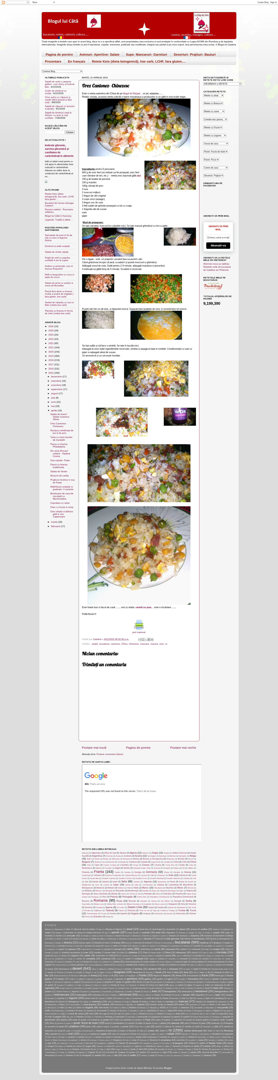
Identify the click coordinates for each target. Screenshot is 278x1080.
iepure (171, 985)
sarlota (98, 1037)
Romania (101, 900)
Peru (104, 897)
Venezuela (180, 913)
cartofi (157, 949)
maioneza (97, 1001)
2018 (51, 360)
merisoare (193, 1005)
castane (183, 949)
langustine (200, 995)
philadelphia (118, 1023)
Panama (179, 894)
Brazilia (181, 859)
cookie (128, 959)
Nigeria (190, 891)
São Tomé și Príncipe (56, 1037)
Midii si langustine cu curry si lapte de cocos (59, 275)
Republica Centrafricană (159, 897)
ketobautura (187, 991)
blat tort (160, 939)
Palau (158, 894)
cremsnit (119, 965)
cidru (211, 953)
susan (109, 1046)
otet (213, 1014)
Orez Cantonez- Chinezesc (58, 424)
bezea (76, 939)
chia (122, 952)
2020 (51, 352)
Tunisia (181, 910)
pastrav (138, 1020)
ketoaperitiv (170, 991)
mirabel (115, 1008)
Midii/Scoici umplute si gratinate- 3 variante (61, 488)
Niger (181, 891)
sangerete (228, 1034)
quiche (159, 1026)
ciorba (47, 956)
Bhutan (105, 859)
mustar (113, 1011)
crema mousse (61, 965)
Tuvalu (103, 914)
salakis (153, 1034)
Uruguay (147, 913)
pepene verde (219, 1020)
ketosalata (82, 995)
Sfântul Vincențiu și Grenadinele (138, 904)
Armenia (109, 856)
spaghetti (101, 1043)
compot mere (219, 956)
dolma (111, 969)
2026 (51, 326)
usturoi (143, 1052)
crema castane (149, 962)
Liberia (127, 885)
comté (230, 956)
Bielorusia (116, 859)
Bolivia (136, 859)
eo (232, 969)
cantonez (115, 644)
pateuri (167, 1020)
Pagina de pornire (59, 54)
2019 (51, 356)
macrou (61, 1002)
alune (182, 929)
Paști (147, 1020)
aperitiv (115, 932)
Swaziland (181, 907)
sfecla (83, 1040)
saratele (71, 1037)
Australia (128, 856)
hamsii (104, 985)
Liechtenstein (148, 885)
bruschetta (167, 943)
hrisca (151, 985)
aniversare (69, 933)
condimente (59, 959)
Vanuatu (169, 914)
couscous (49, 962)
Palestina (167, 894)
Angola (166, 853)
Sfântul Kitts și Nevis (115, 904)
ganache (119, 979)
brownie (148, 943)
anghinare (226, 929)
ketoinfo (48, 995)
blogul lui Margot (131, 93)
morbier (175, 1008)
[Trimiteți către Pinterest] (152, 639)
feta (176, 972)
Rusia (119, 901)
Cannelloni (229, 946)
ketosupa (97, 995)
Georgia (138, 872)
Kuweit (190, 882)
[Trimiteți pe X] (146, 639)
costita (227, 959)
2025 (51, 330)
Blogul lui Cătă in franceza (58, 216)
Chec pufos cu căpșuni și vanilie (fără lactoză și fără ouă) (58, 100)
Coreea (145, 865)
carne (129, 948)
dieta (94, 969)
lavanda (51, 998)
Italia (124, 881)
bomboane (199, 939)
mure (80, 1011)
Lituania (160, 885)
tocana (87, 1049)
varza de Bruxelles (210, 1052)
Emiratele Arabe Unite (141, 868)
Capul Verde (156, 862)
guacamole (157, 982)
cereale (48, 953)
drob (164, 969)
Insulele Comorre (125, 878)
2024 (51, 335)
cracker (96, 962)
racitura (178, 1026)
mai (53, 406)
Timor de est (144, 910)
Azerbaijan (152, 856)
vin (77, 1055)
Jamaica (136, 882)
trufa (196, 1049)
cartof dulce (145, 949)
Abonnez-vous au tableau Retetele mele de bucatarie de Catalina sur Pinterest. (217, 267)
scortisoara (152, 1037)
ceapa (216, 949)
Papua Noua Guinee (201, 1017)
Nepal (162, 891)
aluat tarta (170, 929)
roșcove (83, 1034)
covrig (59, 962)
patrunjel (178, 1020)
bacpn (127, 936)
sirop (134, 1040)
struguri (51, 1046)
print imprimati (139, 632)
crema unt (108, 965)
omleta (160, 1014)
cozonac (68, 962)
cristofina (151, 965)
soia (201, 1040)
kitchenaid (125, 994)
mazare (154, 644)
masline (105, 1004)
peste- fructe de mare (86, 1022)
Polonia (114, 897)
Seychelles (86, 904)
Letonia (106, 885)
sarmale (117, 1037)
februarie (56, 526)
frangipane (131, 976)
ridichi (162, 1031)
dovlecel (152, 969)
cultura (199, 965)
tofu (94, 1049)
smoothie (191, 1040)
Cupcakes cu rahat (60, 503)
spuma (155, 1043)
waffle (133, 1055)
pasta (75, 1020)
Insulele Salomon (173, 878)
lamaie (186, 995)
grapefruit (109, 982)
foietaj (94, 975)
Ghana (166, 872)
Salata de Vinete (58, 471)
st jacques (178, 1043)
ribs (141, 1031)
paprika (186, 1017)
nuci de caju (115, 1014)
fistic (227, 972)
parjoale (226, 1017)
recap (59, 1031)
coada (134, 956)
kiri (106, 995)
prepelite (115, 1027)
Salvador (143, 901)
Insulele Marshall (156, 878)
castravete (195, 949)
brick (107, 943)
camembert (175, 946)
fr (112, 975)
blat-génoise (173, 939)
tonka (125, 1049)
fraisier (121, 976)
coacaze (125, 956)
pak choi (69, 1017)
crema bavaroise (132, 962)
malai (127, 1002)
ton (108, 1049)
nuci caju (103, 1014)
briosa (117, 943)
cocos (168, 955)
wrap (152, 1055)
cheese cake (110, 952)
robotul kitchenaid (193, 1030)
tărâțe (218, 1046)
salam (161, 1034)
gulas (223, 982)
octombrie (56, 385)
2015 (51, 373)
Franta (99, 872)
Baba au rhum (97, 936)
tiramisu (75, 1049)
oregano (169, 1014)
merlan (203, 1005)
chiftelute (132, 952)
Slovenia (89, 907)
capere (61, 949)
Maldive (121, 888)
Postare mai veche (183, 747)
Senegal (177, 901)
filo (209, 972)
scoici (139, 1037)
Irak (194, 878)
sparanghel (134, 1043)
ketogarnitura (221, 991)
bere (67, 939)
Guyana (144, 875)
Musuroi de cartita (59, 475)
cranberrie (106, 962)
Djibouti (99, 868)
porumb (51, 1026)
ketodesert (201, 991)
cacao (98, 946)
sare (90, 1037)
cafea (115, 946)
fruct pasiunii (192, 975)
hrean (142, 985)
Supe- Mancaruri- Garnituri (146, 54)
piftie (140, 1023)
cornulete (183, 959)
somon (221, 1040)
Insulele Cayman (108, 878)
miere (79, 1007)
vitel (125, 1055)
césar (56, 953)
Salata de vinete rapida (56, 252)
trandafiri (161, 1049)
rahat (197, 1026)
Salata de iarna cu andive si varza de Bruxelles (59, 284)
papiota (176, 1017)
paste (106, 1020)
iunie (53, 402)
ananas (194, 929)
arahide (146, 932)
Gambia (127, 872)
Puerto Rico (142, 897)
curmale (229, 965)
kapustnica (95, 992)
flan (47, 975)
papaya (166, 1017)
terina (47, 1049)
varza (193, 1052)
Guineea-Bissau (131, 875)
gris (148, 982)
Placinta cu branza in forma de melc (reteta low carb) (59, 312)
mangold (210, 1002)
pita (156, 1023)
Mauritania (158, 888)
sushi (117, 1046)
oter (207, 1014)
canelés (219, 946)
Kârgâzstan (86, 885)
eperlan (51, 972)
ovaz (231, 1014)
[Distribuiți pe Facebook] (149, 639)
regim (68, 1031)
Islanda (105, 882)
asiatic (95, 644)
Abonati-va (218, 245)
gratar (119, 982)
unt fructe (110, 1052)
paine (58, 1017)
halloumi (87, 985)
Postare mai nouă (94, 747)
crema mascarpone (215, 962)
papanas (156, 1017)
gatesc (147, 979)
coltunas (186, 956)
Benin (97, 859)
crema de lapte (181, 962)
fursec (61, 979)
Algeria (133, 853)
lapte (217, 995)
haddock (70, 985)
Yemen (87, 917)
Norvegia (86, 894)
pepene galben (202, 1020)
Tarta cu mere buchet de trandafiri (61, 438)
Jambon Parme (62, 992)
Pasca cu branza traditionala (58, 465)
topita (133, 1049)
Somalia (99, 907)
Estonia (157, 868)
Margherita (52, 1005)
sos (49, 1043)
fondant (105, 976)
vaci (165, 1052)
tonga (108, 917)
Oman (123, 894)
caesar (107, 946)
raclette (188, 1026)
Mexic (180, 888)
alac (100, 929)
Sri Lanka (120, 907)
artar (200, 933)
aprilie (54, 410)
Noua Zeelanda (100, 894)
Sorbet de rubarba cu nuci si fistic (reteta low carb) (59, 303)
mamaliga (169, 1002)
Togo (155, 910)
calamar (135, 946)
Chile (184, 862)
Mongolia (108, 891)
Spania (108, 907)
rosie (63, 1034)
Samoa (154, 901)
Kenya (146, 992)
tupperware (215, 1049)
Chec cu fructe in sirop (61, 507)
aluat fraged (157, 929)
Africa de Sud (110, 853)
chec (86, 952)
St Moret (192, 1043)
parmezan (50, 1020)
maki (109, 1002)
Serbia (189, 901)
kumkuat (167, 995)
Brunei (190, 859)
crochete (172, 965)
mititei (123, 1008)
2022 (51, 343)
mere (181, 1004)
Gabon (117, 872)
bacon (118, 936)
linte (183, 998)
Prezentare (53, 61)
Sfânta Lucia (99, 904)
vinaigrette (86, 1055)
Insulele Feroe (141, 878)
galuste (90, 979)
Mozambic (120, 891)
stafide (202, 1043)
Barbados (183, 856)
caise (124, 946)
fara (109, 972)
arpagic (191, 933)
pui (148, 1026)
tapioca (187, 1046)
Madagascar (87, 888)
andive (204, 929)
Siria (183, 904)
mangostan (222, 1002)
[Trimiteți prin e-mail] (139, 639)
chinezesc (134, 644)
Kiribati (181, 882)
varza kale (226, 1052)
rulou (114, 1034)
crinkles (141, 965)
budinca (204, 943)
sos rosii (89, 1043)
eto (95, 972)
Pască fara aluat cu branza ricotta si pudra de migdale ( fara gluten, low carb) (59, 294)
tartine (207, 1046)
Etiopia (176, 868)
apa (106, 933)
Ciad (89, 865)
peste (68, 1023)
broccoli (137, 943)
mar (231, 1002)
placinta (175, 1023)
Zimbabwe (97, 916)
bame (164, 936)
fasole (158, 972)
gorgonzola (89, 982)
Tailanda (109, 910)
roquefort (54, 1034)
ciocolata (221, 952)
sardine (81, 1037)
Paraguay (95, 897)
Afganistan (96, 853)
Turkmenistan (92, 914)
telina (226, 1046)
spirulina (147, 1043)
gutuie (50, 985)
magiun (85, 1002)
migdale (89, 1007)
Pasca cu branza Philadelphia (58, 445)
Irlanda (95, 882)
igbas (189, 985)
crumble (182, 965)
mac (228, 998)
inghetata (49, 988)
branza (68, 942)
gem (170, 979)
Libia (136, 885)
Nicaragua (172, 891)
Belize (89, 859)
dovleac (139, 969)
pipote (148, 1023)
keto (154, 991)
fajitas (102, 972)
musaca (90, 1011)
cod (177, 956)
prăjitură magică (102, 1027)
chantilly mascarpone (71, 952)
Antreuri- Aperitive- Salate (99, 54)
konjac (157, 995)
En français (76, 61)
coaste (159, 956)
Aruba (118, 856)
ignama (199, 985)
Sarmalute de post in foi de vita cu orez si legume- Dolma (58, 238)
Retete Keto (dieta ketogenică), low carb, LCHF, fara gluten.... (139, 61)
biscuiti (147, 939)
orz (187, 1014)
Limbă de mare (152, 998)
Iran (86, 882)
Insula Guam (65, 988)
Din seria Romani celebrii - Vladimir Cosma (60, 453)
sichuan (93, 1040)
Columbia (124, 865)
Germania (151, 871)
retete (122, 1031)
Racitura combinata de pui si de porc (61, 431)
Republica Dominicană (183, 897)
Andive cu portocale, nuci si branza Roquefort (59, 267)
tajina (167, 1046)
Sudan (151, 907)
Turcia (193, 910)
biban (94, 939)
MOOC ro (164, 1007)
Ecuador (108, 868)
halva (96, 985)
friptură (166, 975)
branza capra (85, 943)
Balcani (155, 936)
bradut (58, 943)
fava (169, 972)
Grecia (187, 872)
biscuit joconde (135, 939)
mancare (144, 644)
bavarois (208, 936)
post (61, 1026)
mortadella (198, 1008)
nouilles (63, 1014)
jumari (85, 992)
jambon (48, 991)
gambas (99, 979)
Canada (144, 862)
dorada (128, 969)
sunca (78, 1046)
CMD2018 (113, 956)
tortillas (151, 1049)
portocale (215, 1023)
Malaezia (100, 888)
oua (221, 1013)
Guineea (98, 875)
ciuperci (75, 955)
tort (141, 1049)
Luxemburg (174, 885)
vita (116, 1055)
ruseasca (124, 1034)
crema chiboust (165, 962)
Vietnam (192, 913)
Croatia (181, 865)
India (170, 875)
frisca (178, 975)
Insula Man (94, 878)
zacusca (176, 1055)
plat (186, 1023)
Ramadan (207, 1027)
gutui (231, 982)
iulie (53, 398)
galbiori (81, 979)
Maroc (145, 888)
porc (203, 1023)
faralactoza (138, 972)
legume (73, 998)
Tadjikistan (98, 910)
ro (166, 644)
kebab (129, 992)
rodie (210, 1031)
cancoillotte (208, 946)
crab (77, 962)
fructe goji (219, 975)
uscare (132, 1052)
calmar (144, 946)
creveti (129, 965)
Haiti (152, 875)
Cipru (97, 865)
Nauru (154, 891)
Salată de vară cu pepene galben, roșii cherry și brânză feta (59, 84)
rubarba (93, 1034)
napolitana (151, 1011)
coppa (151, 959)
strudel (230, 1043)
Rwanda (132, 901)
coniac (79, 959)
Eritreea (60, 972)
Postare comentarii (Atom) (110, 754)
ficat (186, 972)
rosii (70, 1033)
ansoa (80, 933)
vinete (98, 1055)
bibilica (102, 939)
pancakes (120, 1017)
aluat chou (144, 929)
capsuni (72, 949)
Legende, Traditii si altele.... (59, 220)
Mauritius (170, 888)
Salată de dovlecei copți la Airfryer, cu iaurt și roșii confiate (58, 115)
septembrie (57, 389)
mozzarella (222, 1007)
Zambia (186, 1055)
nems (180, 1011)
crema (116, 962)
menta (170, 1004)
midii (62, 1007)
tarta (196, 1046)
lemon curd (90, 998)
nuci (91, 1013)
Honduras (161, 875)
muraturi (71, 1011)
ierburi (181, 985)
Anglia (155, 853)
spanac (111, 1043)
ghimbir (216, 979)
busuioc (88, 946)
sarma (108, 1037)
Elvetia (127, 868)
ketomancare (61, 994)
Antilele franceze (179, 853)
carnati (117, 949)
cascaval (170, 949)
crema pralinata (94, 965)
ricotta (151, 1030)
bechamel (219, 936)
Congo (135, 865)
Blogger (168, 1068)
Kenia (172, 882)
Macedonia (188, 885)
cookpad (139, 958)
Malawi (111, 888)
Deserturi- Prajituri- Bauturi (195, 54)
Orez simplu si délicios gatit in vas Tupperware (61, 514)
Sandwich (216, 1034)
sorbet (230, 1040)
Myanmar (123, 1011)
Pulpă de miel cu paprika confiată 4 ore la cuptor (57, 259)
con (49, 959)
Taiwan (121, 910)
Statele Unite (135, 907)
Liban (116, 884)
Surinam (170, 907)
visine (108, 1055)
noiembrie (56, 381)
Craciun (85, 962)
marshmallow (75, 1005)
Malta (136, 888)
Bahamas (163, 856)
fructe (205, 975)
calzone (153, 946)
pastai (83, 1020)
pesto (107, 1023)
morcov (185, 1007)
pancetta (131, 1017)
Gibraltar (176, 872)
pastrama (128, 1020)
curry (50, 969)
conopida (90, 958)
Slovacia (192, 904)
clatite (87, 955)
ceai (207, 949)
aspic (227, 933)
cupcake (209, 965)
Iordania (186, 878)
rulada (103, 1034)
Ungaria (135, 913)
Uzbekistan (158, 914)
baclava (110, 936)
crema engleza (197, 962)
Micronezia (192, 888)
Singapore (172, 904)
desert (77, 968)
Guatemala (86, 875)
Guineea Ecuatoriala (113, 875)
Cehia (176, 862)
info (228, 985)
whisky (144, 1055)
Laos (97, 885)
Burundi (111, 862)
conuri (118, 959)
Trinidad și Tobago (167, 910)
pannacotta (143, 1017)
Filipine (190, 868)
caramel (107, 949)
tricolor (170, 1049)
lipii (191, 998)
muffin (47, 1011)
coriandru (172, 959)
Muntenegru (133, 891)
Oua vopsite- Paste (60, 460)
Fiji (183, 868)
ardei (158, 932)
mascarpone (89, 1004)
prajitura (74, 1026)
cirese (63, 956)
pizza (163, 1023)
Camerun (133, 862)
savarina (129, 1037)
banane (172, 936)
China (124, 644)
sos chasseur (62, 1043)
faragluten (119, 972)
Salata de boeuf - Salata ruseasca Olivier (59, 417)
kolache (148, 995)
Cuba (191, 865)
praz (88, 1026)
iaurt (161, 985)
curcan (219, 965)
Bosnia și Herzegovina (153, 859)
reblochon (49, 1031)
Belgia (193, 856)
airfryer (92, 929)
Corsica (157, 865)
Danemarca (87, 868)
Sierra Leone (160, 904)
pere (230, 1020)
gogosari (67, 982)
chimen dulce (156, 953)
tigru (54, 1049)
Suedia (161, 907)
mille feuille (104, 1007)
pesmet (60, 1023)
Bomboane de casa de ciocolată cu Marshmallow (61, 496)
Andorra (145, 853)
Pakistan (148, 894)
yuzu (168, 1055)
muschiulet (102, 1011)
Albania (123, 853)
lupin (208, 998)
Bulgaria (86, 862)
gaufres (160, 979)
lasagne (229, 995)
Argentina (97, 856)
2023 (51, 339)
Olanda (114, 894)
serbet (182, 1037)
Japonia (148, 881)
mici (231, 1005)
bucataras (104, 644)
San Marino (165, 901)
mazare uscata (156, 1004)
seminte (163, 1037)
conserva (106, 958)
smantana (166, 1040)
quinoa (168, 1026)
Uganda (123, 913)
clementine (100, 956)
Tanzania (131, 910)
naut (170, 1010)
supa (88, 1046)
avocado (71, 935)
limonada (174, 998)
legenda (61, 998)
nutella (126, 1014)
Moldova (88, 891)
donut (119, 969)
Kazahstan (162, 882)
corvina (205, 959)
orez (161, 644)
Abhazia (85, 853)
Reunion (85, 901)
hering (113, 985)
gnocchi (58, 982)
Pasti (117, 1020)
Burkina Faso (100, 862)
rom (217, 1031)
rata (216, 1026)
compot (208, 956)
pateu (158, 1020)
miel (70, 1007)
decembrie (56, 376)
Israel (115, 882)
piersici (132, 1023)
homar (122, 985)
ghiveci (226, 979)
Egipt (117, 868)
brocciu (128, 943)
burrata (62, 946)
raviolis (227, 1026)
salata (170, 1033)
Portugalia (127, 897)
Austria (138, 856)
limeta (165, 998)
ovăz (50, 1017)
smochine (180, 1040)
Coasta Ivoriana (109, 865)
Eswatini (166, 868)
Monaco (99, 891)
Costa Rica (169, 865)
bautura (195, 935)
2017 (51, 364)
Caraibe (167, 862)
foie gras (83, 975)
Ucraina (113, 913)
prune (125, 1026)
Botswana (170, 859)
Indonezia (183, 875)
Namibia (145, 891)
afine (68, 929)
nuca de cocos (76, 1013)
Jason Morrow (144, 1068)
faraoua (149, 972)
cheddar (97, 952)
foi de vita (72, 976)
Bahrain (173, 856)
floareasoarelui (60, 976)
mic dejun (222, 1004)
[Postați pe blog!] (142, 639)
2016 (51, 369)
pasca (64, 1020)
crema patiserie (77, 965)
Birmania (126, 859)
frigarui (157, 975)
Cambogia (121, 862)
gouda (99, 982)
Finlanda (86, 872)
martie (54, 522)
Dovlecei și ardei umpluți (57, 246)
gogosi (77, 982)
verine (60, 1055)
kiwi (140, 995)
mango (199, 1002)
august (55, 393)
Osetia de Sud (135, 894)
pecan (189, 1020)
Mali (128, 888)
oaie (134, 1014)
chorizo (194, 952)
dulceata (173, 969)
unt (100, 1052)
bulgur (227, 943)
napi (141, 1011)
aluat (129, 929)
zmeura (207, 1055)
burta (70, 946)
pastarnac (95, 1020)
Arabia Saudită (133, 933)
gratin (128, 982)
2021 (51, 347)
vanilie (174, 1052)
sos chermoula (77, 1043)
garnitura (132, 978)
